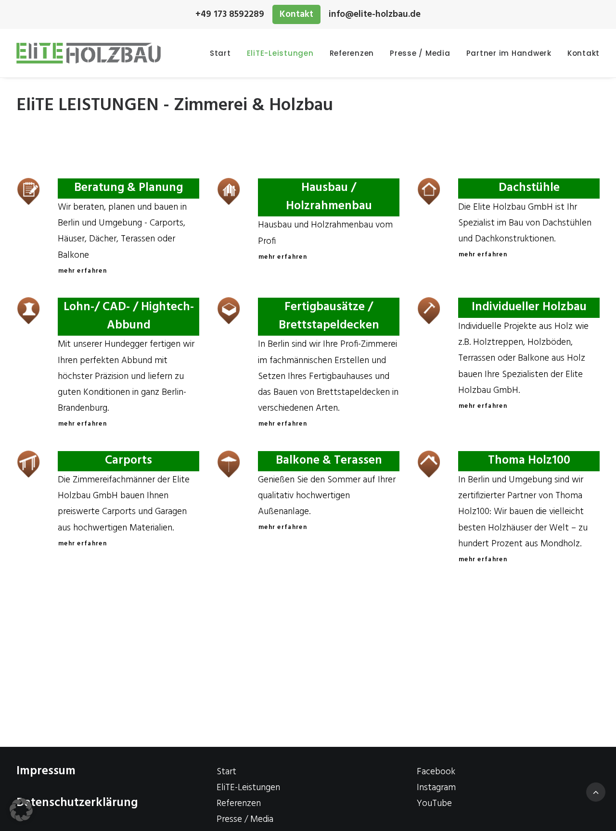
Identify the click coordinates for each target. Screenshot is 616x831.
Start (220, 53)
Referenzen (352, 53)
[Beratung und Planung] (28, 191)
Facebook (436, 772)
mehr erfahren (82, 271)
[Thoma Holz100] (429, 464)
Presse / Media (420, 53)
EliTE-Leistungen (280, 53)
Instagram (436, 788)
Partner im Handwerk (509, 53)
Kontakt (296, 14)
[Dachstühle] (429, 191)
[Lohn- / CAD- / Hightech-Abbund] (28, 311)
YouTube (434, 803)
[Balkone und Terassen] (229, 464)
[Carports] (28, 464)
